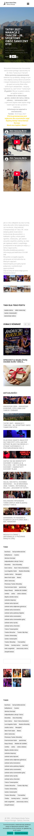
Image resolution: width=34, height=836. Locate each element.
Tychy (26, 52)
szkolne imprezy (10, 600)
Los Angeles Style (11, 571)
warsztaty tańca (10, 316)
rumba (7, 593)
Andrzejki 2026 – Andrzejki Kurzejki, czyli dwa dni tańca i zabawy (15, 408)
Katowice (14, 48)
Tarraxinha (21, 642)
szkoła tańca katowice (12, 610)
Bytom (7, 48)
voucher (25, 645)
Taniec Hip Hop (22, 632)
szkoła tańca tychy (11, 622)
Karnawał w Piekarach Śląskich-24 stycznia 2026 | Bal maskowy (16, 519)
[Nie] (32, 829)
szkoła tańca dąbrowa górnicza (15, 606)
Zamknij (10, 833)
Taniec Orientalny (11, 635)
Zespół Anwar (9, 652)
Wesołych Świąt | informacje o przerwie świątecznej (14, 536)
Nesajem (18, 574)
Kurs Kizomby (17, 564)
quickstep (22, 587)
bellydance (8, 555)
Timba (7, 645)
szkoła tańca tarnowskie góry (15, 619)
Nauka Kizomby (24, 571)
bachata (7, 552)
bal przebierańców (19, 552)
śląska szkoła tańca (11, 597)
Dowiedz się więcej (21, 833)
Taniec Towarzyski (16, 52)
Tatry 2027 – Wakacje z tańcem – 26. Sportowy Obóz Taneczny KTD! (17, 425)
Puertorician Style (11, 587)
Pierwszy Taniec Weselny (13, 584)
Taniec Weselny (10, 642)
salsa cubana (21, 593)
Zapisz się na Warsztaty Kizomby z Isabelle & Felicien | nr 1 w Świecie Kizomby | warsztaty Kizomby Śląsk (14, 465)
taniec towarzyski (10, 313)
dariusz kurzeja (10, 558)
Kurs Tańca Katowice (21, 568)
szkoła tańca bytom (11, 603)
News (7, 52)
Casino (16, 555)
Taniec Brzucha (10, 632)
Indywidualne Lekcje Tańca (14, 561)
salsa (13, 593)
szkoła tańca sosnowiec (13, 616)
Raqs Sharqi (9, 590)
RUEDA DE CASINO (21, 590)
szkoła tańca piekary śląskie (14, 613)
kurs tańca (8, 568)
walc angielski (9, 648)
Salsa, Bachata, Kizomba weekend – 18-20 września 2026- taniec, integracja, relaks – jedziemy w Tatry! (15, 485)
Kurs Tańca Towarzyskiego (14, 50)
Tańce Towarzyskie (11, 629)
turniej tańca (15, 645)
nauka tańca (8, 310)
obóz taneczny (20, 310)
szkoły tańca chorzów (12, 626)
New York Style (10, 577)
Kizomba (7, 564)
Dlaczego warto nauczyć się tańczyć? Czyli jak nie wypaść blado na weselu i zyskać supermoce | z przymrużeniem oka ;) (15, 444)
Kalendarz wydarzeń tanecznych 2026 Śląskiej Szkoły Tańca (15, 503)
